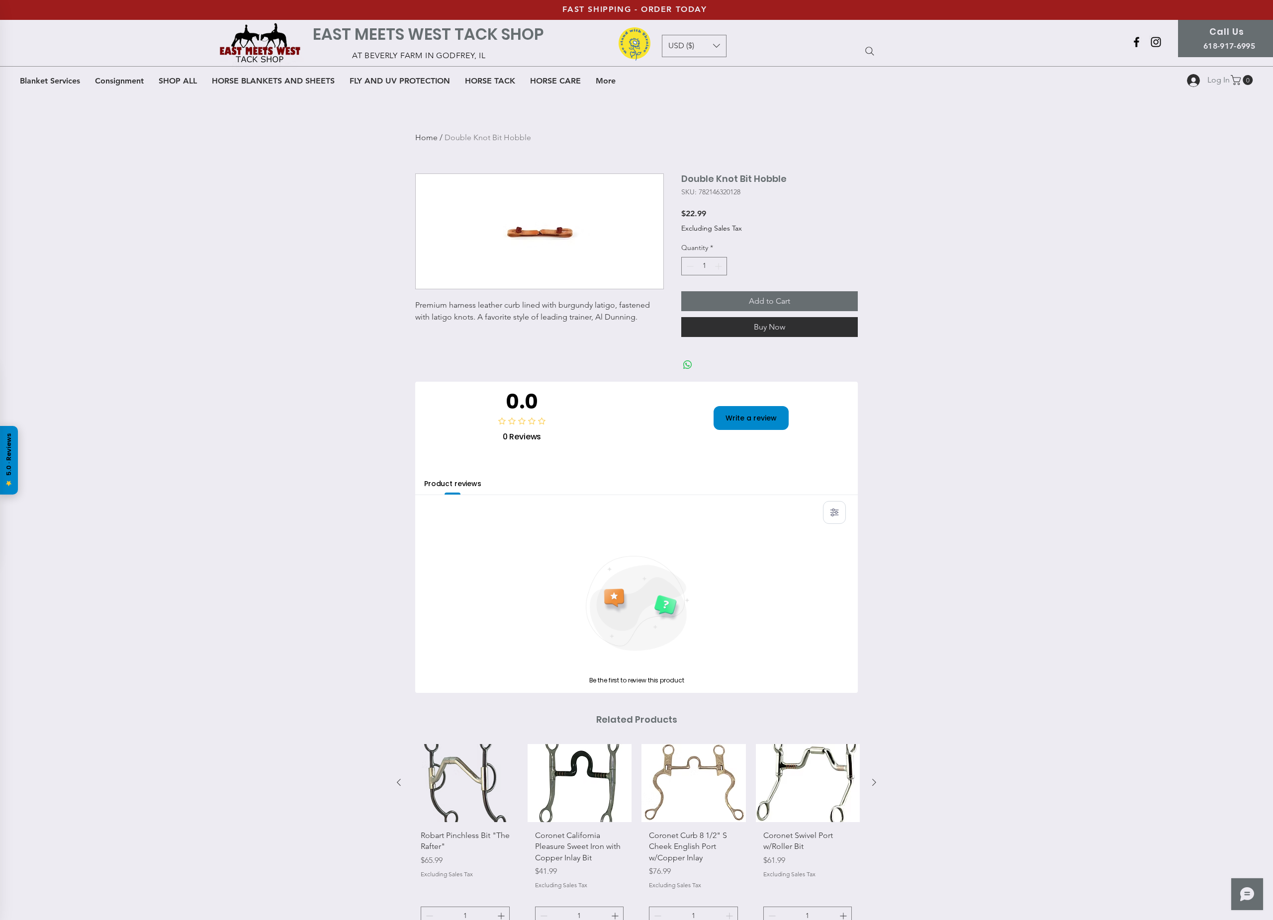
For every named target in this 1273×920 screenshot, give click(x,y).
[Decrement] (689, 266)
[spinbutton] (704, 266)
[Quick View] (465, 783)
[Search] (869, 51)
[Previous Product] (399, 782)
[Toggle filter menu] (834, 512)
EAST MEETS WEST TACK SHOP (428, 34)
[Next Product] (874, 782)
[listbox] (694, 46)
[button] (1243, 80)
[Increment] (719, 266)
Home (426, 137)
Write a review (751, 418)
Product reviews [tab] (452, 484)
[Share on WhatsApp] (688, 365)
